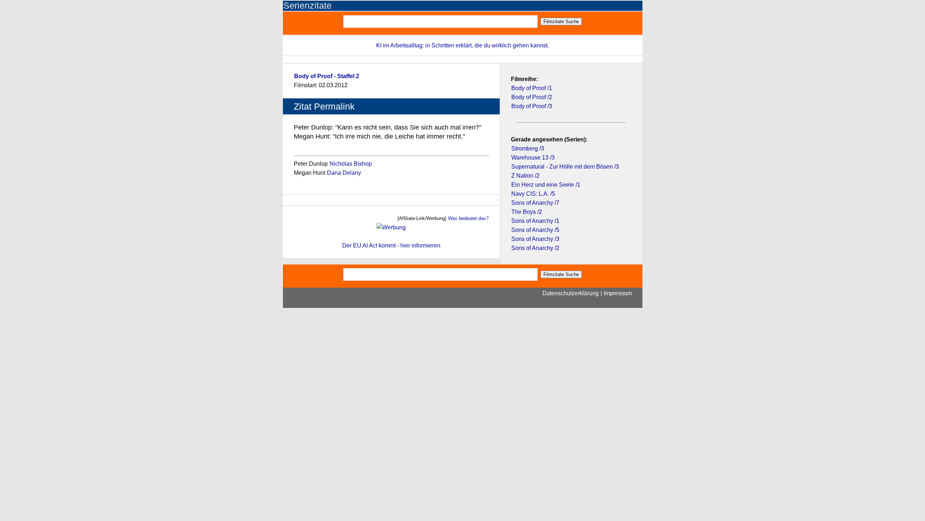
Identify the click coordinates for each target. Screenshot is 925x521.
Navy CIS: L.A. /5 (533, 194)
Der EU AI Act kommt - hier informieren (391, 245)
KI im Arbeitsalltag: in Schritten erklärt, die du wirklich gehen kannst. (462, 45)
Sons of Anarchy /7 (535, 203)
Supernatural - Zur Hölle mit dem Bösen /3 (565, 167)
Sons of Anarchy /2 (535, 248)
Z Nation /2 (525, 176)
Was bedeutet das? (468, 218)
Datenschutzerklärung (570, 293)
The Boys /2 (526, 212)
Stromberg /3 (527, 148)
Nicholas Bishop (351, 164)
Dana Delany (344, 173)
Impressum (618, 293)
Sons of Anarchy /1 (535, 221)
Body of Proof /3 (531, 106)
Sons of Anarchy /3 (535, 239)
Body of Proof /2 (531, 97)
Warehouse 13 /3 (533, 157)
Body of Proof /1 (531, 88)
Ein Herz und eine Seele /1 (545, 185)
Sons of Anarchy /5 (535, 230)
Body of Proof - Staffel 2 (326, 76)
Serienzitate (307, 5)
